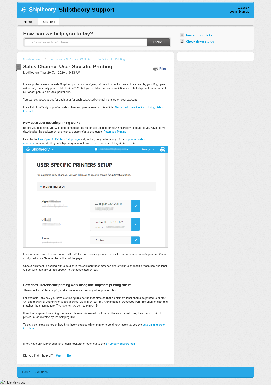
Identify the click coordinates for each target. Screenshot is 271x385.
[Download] (127, 139)
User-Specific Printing (111, 59)
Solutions (49, 22)
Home (28, 22)
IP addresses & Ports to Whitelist (69, 59)
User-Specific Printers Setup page (59, 139)
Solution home (33, 59)
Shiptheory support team (121, 344)
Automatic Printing (115, 131)
